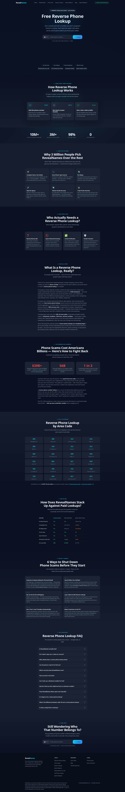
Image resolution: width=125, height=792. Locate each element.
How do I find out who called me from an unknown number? (56, 686)
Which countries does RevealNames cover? (51, 670)
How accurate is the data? (46, 675)
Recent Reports (69, 2)
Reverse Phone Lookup (60, 760)
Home (35, 2)
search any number (86, 484)
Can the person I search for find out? (50, 665)
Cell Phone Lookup (58, 773)
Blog (76, 2)
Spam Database (83, 2)
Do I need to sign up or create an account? (51, 654)
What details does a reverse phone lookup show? (53, 659)
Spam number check (81, 68)
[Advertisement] (62, 52)
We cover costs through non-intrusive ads (69, 320)
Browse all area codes (74, 484)
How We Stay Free (75, 765)
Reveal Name (42, 2)
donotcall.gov (35, 597)
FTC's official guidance (46, 401)
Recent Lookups (59, 2)
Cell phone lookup (69, 68)
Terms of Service (91, 763)
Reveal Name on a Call (59, 770)
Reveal (21, 3)
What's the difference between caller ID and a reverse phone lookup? (59, 702)
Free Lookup (57, 763)
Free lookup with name (57, 68)
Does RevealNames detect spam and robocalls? (52, 691)
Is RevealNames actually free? (48, 649)
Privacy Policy (90, 760)
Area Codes (50, 2)
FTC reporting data (38, 371)
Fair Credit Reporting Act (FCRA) (60, 325)
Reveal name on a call (43, 68)
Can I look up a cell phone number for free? (51, 681)
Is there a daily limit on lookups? (48, 707)
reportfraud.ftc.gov (69, 613)
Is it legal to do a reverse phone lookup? (50, 697)
